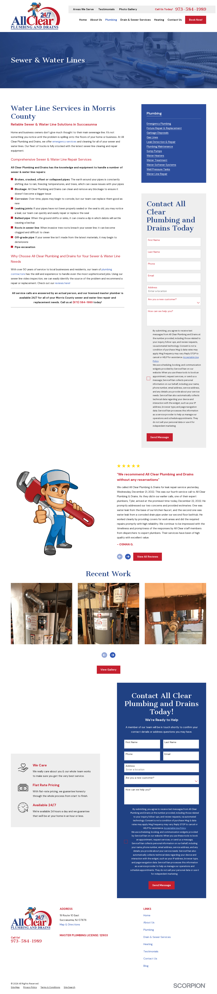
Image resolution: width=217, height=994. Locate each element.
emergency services (64, 141)
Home (146, 915)
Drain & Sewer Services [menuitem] (135, 20)
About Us (148, 922)
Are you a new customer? (162, 299)
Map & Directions (70, 924)
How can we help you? (160, 311)
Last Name (154, 251)
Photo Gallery (128, 9)
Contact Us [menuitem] (174, 20)
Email (151, 275)
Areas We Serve (83, 9)
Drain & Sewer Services (157, 937)
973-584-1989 (190, 9)
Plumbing (148, 930)
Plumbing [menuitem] (111, 20)
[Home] (35, 16)
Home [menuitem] (83, 20)
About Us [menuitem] (96, 20)
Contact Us (150, 958)
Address (152, 287)
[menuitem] (159, 123)
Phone (151, 263)
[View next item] (128, 556)
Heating (148, 944)
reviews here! (62, 283)
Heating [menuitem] (159, 20)
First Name (154, 240)
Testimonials (106, 9)
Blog (146, 966)
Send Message (159, 437)
